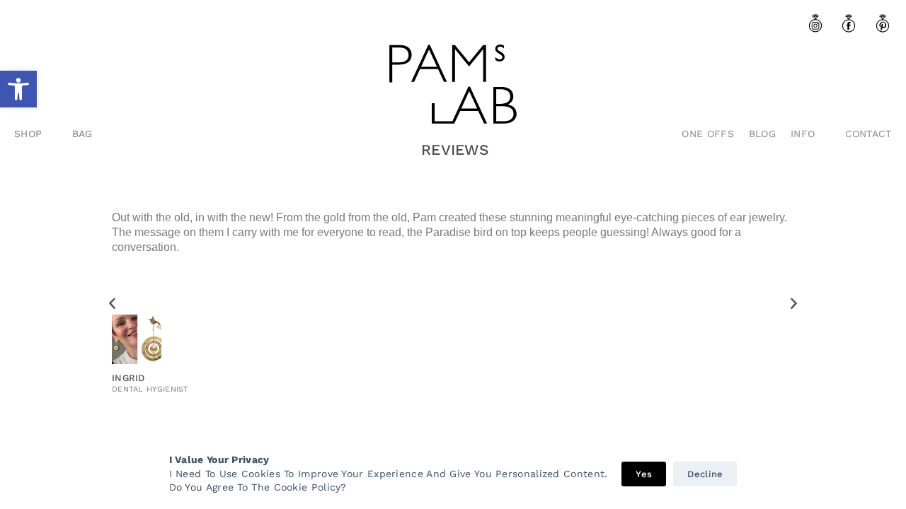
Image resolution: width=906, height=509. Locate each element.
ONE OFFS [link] (707, 133)
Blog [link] (762, 133)
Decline (705, 474)
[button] (112, 303)
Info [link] (803, 133)
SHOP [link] (28, 133)
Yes (644, 474)
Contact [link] (868, 133)
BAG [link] (82, 133)
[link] (18, 89)
